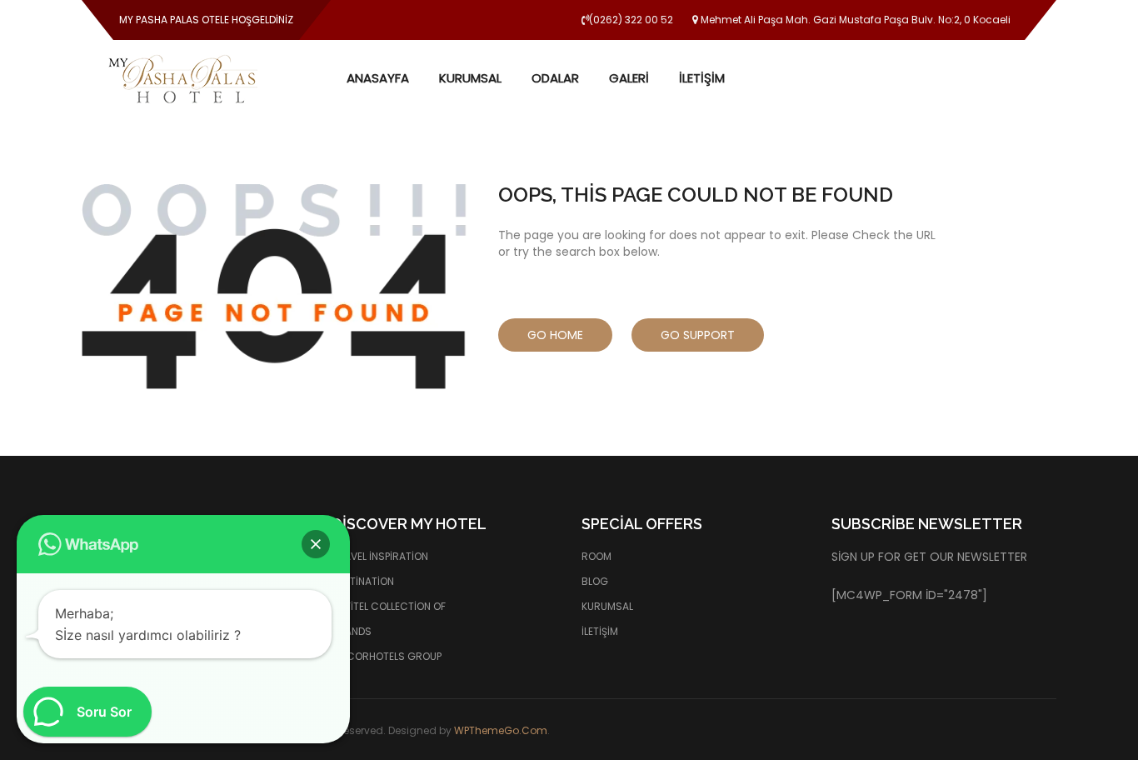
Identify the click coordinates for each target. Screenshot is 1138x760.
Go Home (555, 335)
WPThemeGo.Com (500, 730)
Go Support (698, 335)
